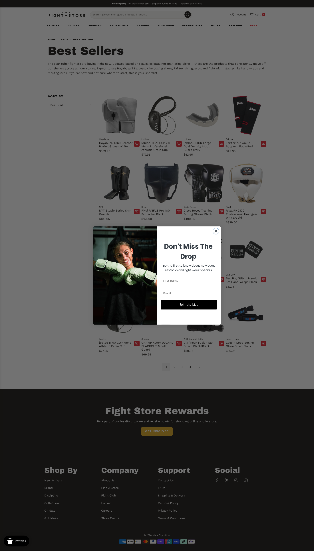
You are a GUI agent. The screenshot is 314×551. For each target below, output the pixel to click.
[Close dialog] (216, 231)
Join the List (189, 304)
